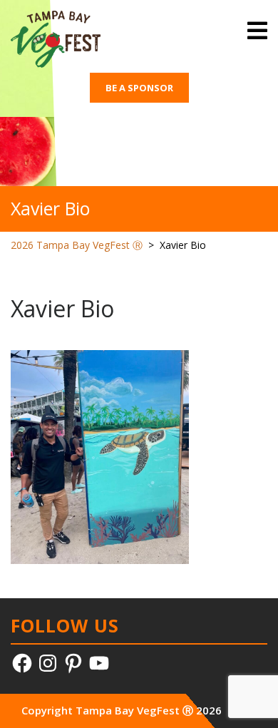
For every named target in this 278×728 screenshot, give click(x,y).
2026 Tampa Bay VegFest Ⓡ (77, 245)
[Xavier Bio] (100, 456)
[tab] (257, 30)
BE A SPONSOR (139, 87)
